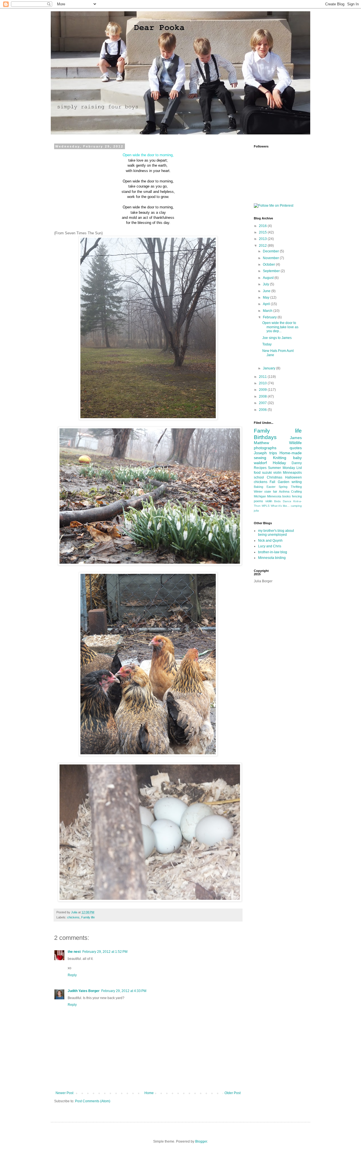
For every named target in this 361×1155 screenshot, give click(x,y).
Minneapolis (292, 473)
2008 (263, 396)
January (269, 368)
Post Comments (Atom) (92, 1101)
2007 (263, 403)
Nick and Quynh (270, 541)
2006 (263, 410)
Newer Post (64, 1093)
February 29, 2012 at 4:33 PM (123, 991)
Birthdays (265, 437)
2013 (263, 239)
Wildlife (295, 442)
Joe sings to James (277, 338)
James (296, 437)
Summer (274, 468)
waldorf (260, 462)
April (267, 304)
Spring (283, 486)
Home (149, 1093)
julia (256, 510)
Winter (258, 491)
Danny (297, 463)
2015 (263, 232)
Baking (258, 486)
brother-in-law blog (272, 552)
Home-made (290, 453)
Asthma (284, 491)
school (259, 477)
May (266, 297)
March (268, 311)
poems (258, 501)
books (286, 496)
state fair (270, 491)
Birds (277, 501)
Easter (271, 486)
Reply (72, 975)
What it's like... (280, 505)
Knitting (279, 457)
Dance (287, 501)
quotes (296, 448)
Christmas (274, 477)
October (269, 264)
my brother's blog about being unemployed (276, 533)
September (272, 271)
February (270, 317)
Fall (272, 482)
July (266, 284)
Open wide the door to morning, (148, 155)
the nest (74, 952)
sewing (260, 457)
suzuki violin (271, 473)
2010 (263, 383)
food (257, 473)
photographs (265, 448)
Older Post (232, 1093)
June (267, 291)
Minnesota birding (272, 558)
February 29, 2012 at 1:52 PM (104, 952)
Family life (88, 917)
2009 (263, 390)
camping (296, 505)
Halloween (293, 477)
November (271, 258)
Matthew (261, 442)
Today (267, 344)
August (268, 278)
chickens (73, 917)
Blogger (201, 1141)
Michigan (260, 496)
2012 (263, 246)
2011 (263, 377)
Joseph (260, 453)
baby (297, 457)
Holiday (279, 462)
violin (268, 501)
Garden (283, 482)
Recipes (260, 468)
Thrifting (296, 486)
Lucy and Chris (269, 546)
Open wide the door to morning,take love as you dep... (280, 327)
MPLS (266, 505)
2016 (263, 226)
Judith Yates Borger (84, 991)
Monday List (292, 468)
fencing (297, 496)
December (271, 251)
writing (297, 482)
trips (273, 453)
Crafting (296, 491)
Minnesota (274, 496)
